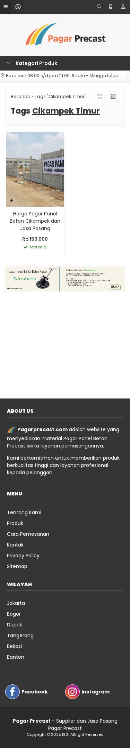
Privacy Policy (23, 555)
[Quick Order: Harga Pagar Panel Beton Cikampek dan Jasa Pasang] (11, 200)
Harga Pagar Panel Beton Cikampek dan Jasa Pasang (35, 221)
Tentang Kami (24, 512)
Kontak (15, 544)
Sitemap (17, 566)
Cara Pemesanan (28, 534)
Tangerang (20, 635)
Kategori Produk (36, 63)
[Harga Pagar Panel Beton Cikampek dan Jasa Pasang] (35, 168)
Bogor (14, 613)
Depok (14, 624)
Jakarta (16, 603)
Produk (15, 523)
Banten (15, 657)
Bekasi (14, 646)
